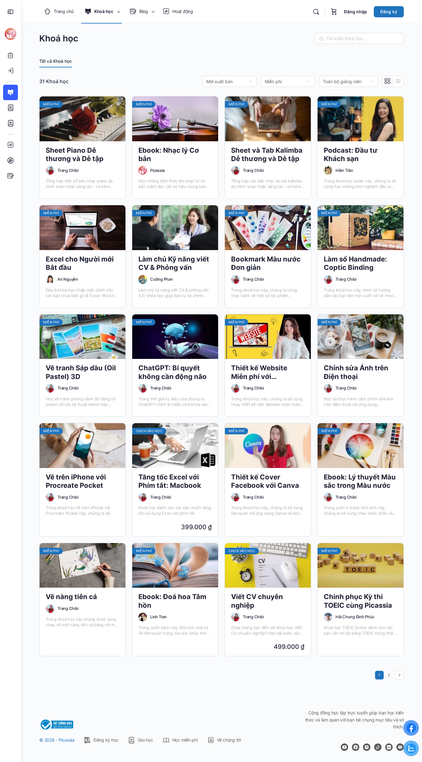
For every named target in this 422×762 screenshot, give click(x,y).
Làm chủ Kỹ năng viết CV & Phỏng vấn (173, 263)
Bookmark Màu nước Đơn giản (266, 263)
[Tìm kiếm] (316, 11)
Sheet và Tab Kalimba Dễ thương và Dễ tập (266, 154)
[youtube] (344, 747)
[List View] (398, 81)
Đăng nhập (355, 11)
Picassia (157, 170)
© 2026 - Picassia (56, 740)
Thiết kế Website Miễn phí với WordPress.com (259, 372)
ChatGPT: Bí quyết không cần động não (172, 372)
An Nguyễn (67, 279)
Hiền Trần (344, 170)
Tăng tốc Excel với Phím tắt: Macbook (169, 481)
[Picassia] (142, 170)
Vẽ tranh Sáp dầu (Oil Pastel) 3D (81, 372)
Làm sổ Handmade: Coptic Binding (355, 263)
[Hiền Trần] (328, 170)
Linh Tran (158, 616)
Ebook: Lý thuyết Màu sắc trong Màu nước (360, 481)
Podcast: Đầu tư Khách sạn (351, 154)
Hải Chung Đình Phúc (354, 616)
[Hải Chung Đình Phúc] (328, 617)
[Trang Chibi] (50, 170)
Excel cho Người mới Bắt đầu (80, 263)
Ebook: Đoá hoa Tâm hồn (172, 601)
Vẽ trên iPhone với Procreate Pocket (76, 481)
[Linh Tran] (142, 617)
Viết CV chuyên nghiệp (257, 601)
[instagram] (366, 747)
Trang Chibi (67, 170)
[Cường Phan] (142, 279)
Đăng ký (388, 11)
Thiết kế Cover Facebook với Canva (265, 481)
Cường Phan (161, 279)
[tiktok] (378, 747)
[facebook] (355, 747)
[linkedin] (389, 747)
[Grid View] (387, 81)
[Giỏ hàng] (334, 11)
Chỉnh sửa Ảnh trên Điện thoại (356, 372)
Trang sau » (399, 675)
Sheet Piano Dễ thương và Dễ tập (74, 154)
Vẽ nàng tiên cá (71, 597)
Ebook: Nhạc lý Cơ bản (168, 154)
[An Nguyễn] (50, 279)
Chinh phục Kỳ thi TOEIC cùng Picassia (358, 601)
